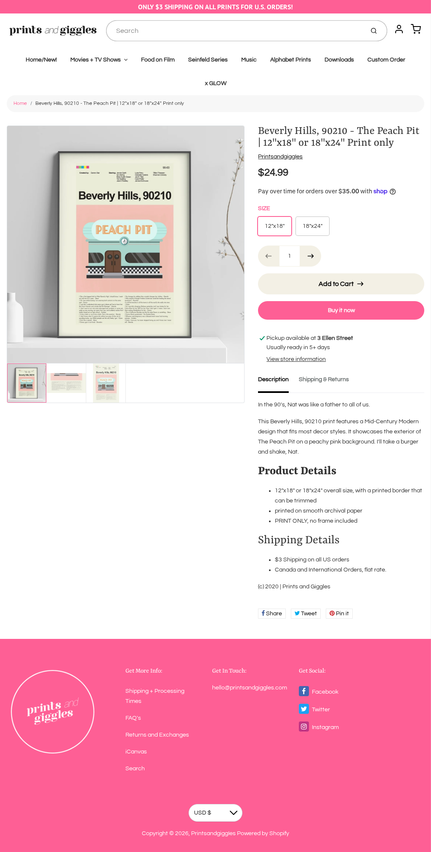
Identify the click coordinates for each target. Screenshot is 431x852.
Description (273, 379)
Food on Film (158, 60)
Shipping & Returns (324, 379)
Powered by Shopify (263, 833)
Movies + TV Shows (95, 60)
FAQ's (133, 718)
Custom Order (386, 60)
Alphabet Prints (290, 60)
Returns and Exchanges (157, 735)
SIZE (264, 208)
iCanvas (136, 752)
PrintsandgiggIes (280, 157)
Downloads (339, 60)
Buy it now (341, 310)
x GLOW (215, 83)
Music (249, 60)
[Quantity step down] (268, 256)
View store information (296, 359)
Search (135, 769)
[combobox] (234, 30)
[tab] (278, 382)
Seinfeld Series (208, 60)
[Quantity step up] (310, 256)
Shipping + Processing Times (154, 696)
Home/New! (41, 60)
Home (20, 103)
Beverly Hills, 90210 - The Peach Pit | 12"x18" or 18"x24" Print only (109, 103)
